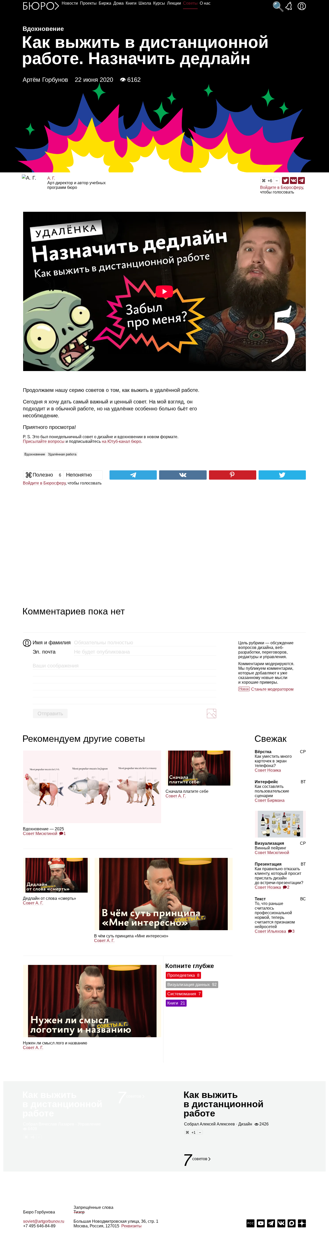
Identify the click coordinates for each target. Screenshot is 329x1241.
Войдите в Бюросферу (281, 187)
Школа (145, 3)
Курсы (159, 3)
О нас (205, 3)
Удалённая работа (62, 454)
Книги (131, 3)
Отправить (50, 713)
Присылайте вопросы (44, 441)
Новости (70, 3)
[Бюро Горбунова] (41, 6)
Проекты (88, 3)
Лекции (174, 3)
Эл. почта (44, 652)
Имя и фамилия (51, 642)
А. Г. (51, 178)
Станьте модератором (272, 689)
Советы (190, 3)
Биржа (105, 3)
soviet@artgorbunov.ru (43, 1221)
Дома (118, 3)
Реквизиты (131, 1226)
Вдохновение (34, 454)
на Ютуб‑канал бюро (121, 441)
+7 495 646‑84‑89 (39, 1226)
